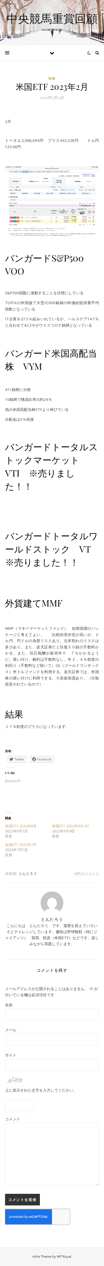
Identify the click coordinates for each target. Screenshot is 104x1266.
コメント (12, 1118)
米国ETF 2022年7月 (21, 844)
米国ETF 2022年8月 (21, 826)
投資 (52, 78)
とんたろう (27, 873)
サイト (10, 1055)
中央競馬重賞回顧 (52, 18)
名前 (9, 1004)
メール (10, 1029)
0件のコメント (86, 873)
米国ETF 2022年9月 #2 (70, 826)
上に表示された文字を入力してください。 (41, 1090)
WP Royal (64, 1256)
